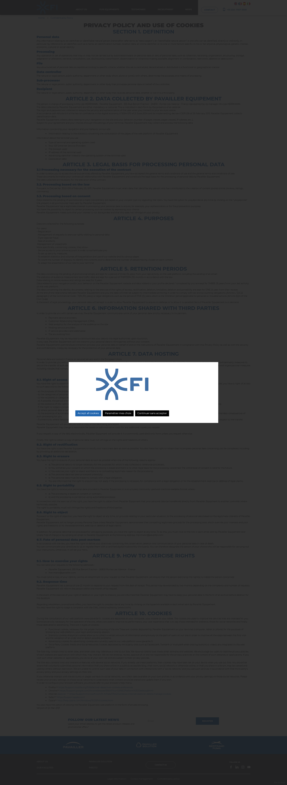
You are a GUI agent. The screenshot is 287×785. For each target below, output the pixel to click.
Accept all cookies (88, 413)
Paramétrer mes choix (118, 413)
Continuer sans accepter (152, 413)
